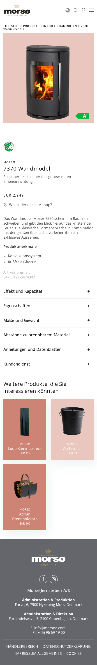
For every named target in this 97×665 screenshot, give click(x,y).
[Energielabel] (82, 115)
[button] (67, 10)
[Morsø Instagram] (54, 579)
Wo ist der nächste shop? (30, 204)
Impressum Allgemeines (38, 653)
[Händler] (83, 10)
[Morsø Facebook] (43, 579)
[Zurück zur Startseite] (16, 10)
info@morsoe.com (50, 627)
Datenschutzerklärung (67, 646)
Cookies (74, 653)
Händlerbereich (22, 646)
